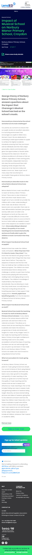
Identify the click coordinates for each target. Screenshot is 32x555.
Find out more (6, 423)
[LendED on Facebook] (3, 543)
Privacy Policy (20, 493)
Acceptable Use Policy (22, 497)
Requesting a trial (7, 494)
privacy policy (9, 552)
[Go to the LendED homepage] (8, 5)
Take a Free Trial (16, 429)
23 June (4, 476)
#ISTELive (5, 466)
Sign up (26, 445)
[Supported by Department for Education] (27, 4)
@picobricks (6, 468)
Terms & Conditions (22, 495)
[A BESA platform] (25, 7)
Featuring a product (8, 496)
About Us (18, 491)
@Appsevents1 (7, 471)
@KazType (15, 468)
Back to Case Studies (9, 89)
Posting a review (6, 498)
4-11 (11, 47)
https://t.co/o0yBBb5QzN (11, 473)
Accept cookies (22, 552)
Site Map (4, 502)
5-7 (14, 47)
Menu (16, 11)
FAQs (3, 500)
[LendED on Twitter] (6, 543)
